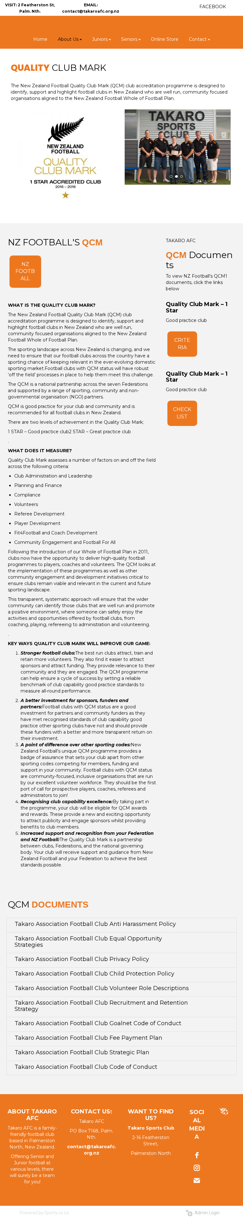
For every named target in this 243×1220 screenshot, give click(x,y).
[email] (196, 1180)
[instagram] (196, 1167)
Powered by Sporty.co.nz (44, 1212)
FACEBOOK (212, 6)
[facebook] (196, 1155)
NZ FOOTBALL (25, 271)
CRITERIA (182, 343)
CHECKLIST (182, 413)
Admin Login (206, 1212)
